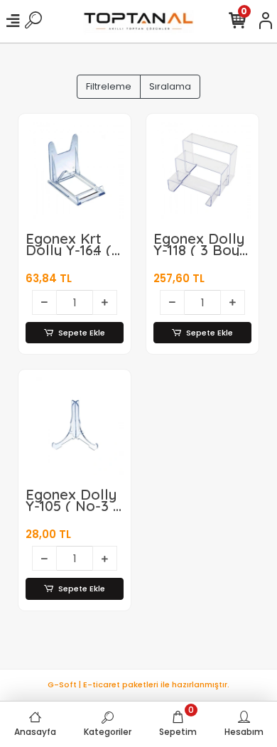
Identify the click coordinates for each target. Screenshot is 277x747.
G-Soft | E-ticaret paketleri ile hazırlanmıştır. (138, 684)
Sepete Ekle (81, 332)
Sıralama (170, 86)
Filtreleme (108, 86)
